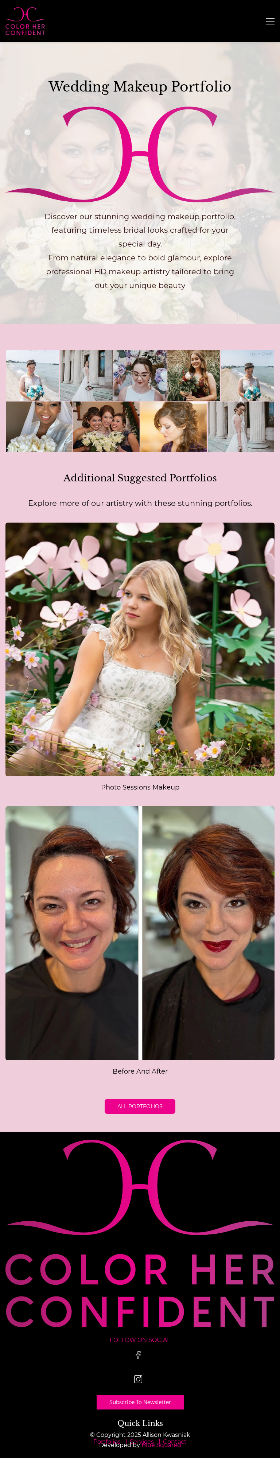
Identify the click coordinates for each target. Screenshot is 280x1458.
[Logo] (25, 21)
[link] (140, 111)
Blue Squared (161, 1445)
